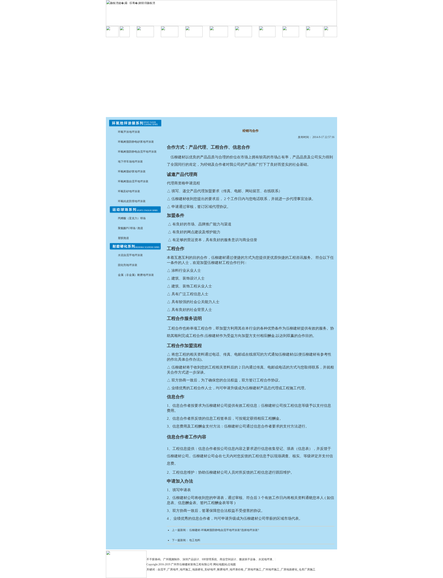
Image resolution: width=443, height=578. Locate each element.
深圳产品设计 (191, 559)
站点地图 (230, 564)
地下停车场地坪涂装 (130, 161)
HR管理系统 (209, 559)
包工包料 (194, 540)
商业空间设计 (228, 559)
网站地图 (218, 564)
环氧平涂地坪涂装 (129, 131)
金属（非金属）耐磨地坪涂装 (136, 275)
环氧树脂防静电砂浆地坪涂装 (136, 141)
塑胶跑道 (123, 238)
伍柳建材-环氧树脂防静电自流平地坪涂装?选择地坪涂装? (224, 530)
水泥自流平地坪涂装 (130, 255)
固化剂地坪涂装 (127, 265)
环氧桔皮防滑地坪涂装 (132, 201)
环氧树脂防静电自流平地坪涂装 (137, 151)
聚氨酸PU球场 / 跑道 (130, 228)
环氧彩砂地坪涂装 (129, 191)
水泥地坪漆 (265, 559)
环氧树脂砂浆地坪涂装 (132, 171)
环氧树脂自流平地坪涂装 (133, 181)
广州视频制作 (171, 559)
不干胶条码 (153, 559)
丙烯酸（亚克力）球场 (132, 218)
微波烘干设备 (247, 559)
